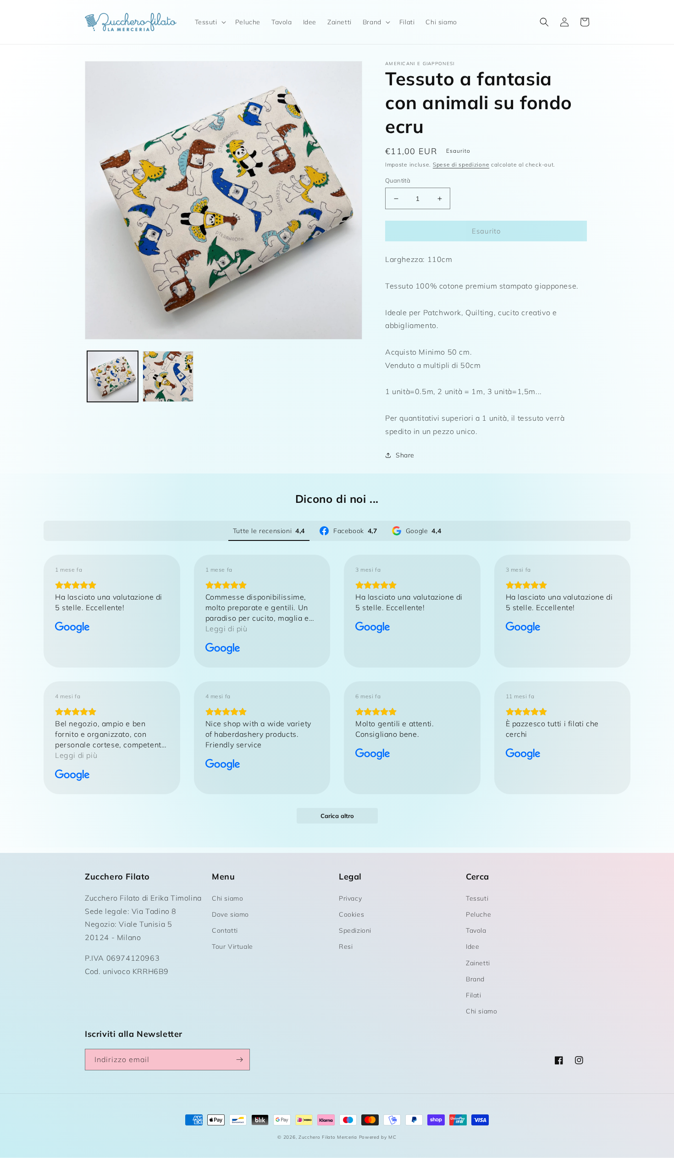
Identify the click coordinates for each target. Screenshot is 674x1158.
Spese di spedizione (461, 164)
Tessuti (477, 898)
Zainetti (478, 963)
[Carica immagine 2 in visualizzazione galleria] (168, 376)
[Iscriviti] (239, 1059)
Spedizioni (355, 930)
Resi (346, 946)
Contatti (225, 930)
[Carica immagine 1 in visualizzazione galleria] (112, 376)
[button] (209, 22)
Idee (472, 946)
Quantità (397, 180)
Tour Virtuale (232, 946)
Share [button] (405, 455)
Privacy (350, 898)
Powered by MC (378, 1137)
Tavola (476, 930)
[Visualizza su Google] (72, 627)
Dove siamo (230, 914)
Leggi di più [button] (226, 628)
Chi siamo (227, 898)
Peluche (478, 914)
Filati (473, 995)
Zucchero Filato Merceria (327, 1137)
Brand (475, 979)
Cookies (351, 914)
